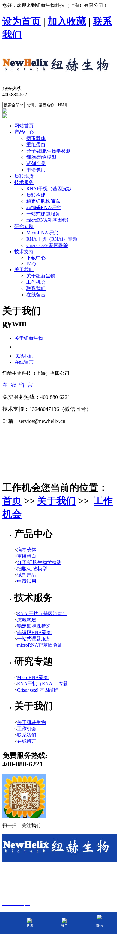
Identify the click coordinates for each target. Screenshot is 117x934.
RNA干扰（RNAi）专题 (51, 239)
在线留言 (36, 294)
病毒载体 (36, 138)
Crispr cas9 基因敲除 (47, 245)
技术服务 (24, 182)
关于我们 (24, 269)
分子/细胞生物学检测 (48, 150)
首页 (12, 500)
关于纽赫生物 (40, 275)
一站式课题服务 (43, 213)
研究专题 (24, 226)
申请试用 (36, 169)
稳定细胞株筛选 (43, 201)
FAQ (31, 263)
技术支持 (24, 251)
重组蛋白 (36, 144)
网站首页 (24, 125)
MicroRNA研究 (42, 232)
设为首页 (21, 21)
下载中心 (36, 257)
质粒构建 (36, 194)
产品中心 (24, 132)
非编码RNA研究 (43, 207)
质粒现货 (24, 176)
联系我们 (36, 288)
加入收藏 (67, 21)
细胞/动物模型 (41, 157)
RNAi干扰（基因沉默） (51, 188)
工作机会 (36, 282)
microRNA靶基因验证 (49, 220)
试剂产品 (36, 163)
